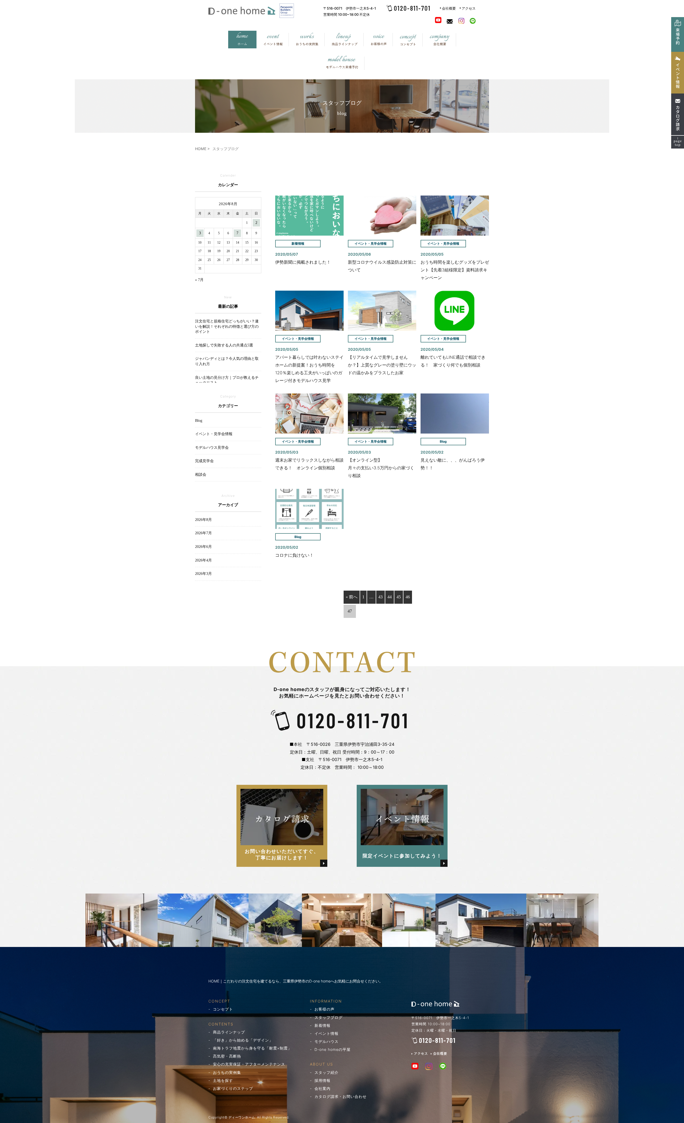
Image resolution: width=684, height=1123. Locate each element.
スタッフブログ (328, 1017)
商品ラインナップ (229, 1032)
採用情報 (322, 1080)
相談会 (200, 475)
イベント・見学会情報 (213, 434)
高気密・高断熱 (227, 1056)
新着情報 (322, 1025)
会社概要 (449, 8)
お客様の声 (324, 1009)
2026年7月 (203, 533)
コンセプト (223, 1009)
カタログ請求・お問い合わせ (340, 1096)
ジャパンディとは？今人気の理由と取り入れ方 (227, 361)
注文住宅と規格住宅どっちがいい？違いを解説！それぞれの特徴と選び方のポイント (227, 326)
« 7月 (199, 280)
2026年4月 (203, 560)
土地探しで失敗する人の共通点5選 (224, 345)
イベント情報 (326, 1033)
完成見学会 (204, 461)
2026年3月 (203, 574)
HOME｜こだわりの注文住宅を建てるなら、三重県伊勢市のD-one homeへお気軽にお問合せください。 (295, 981)
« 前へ (351, 597)
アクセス (469, 8)
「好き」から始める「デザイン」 (243, 1040)
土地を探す (223, 1080)
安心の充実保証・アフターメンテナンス (249, 1064)
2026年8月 (203, 520)
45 (399, 597)
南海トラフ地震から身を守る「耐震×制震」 (252, 1048)
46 (408, 597)
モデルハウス (326, 1041)
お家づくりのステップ (233, 1088)
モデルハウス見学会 (212, 448)
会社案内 (322, 1088)
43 (380, 597)
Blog (198, 421)
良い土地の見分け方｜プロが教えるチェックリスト (227, 380)
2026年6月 (203, 547)
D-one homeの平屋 (332, 1049)
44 (389, 597)
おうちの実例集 (227, 1072)
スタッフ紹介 (326, 1072)
